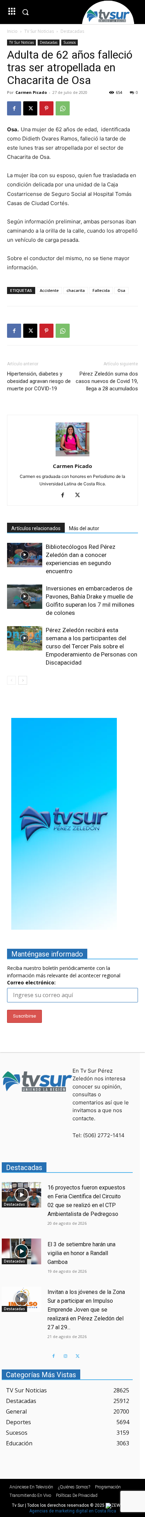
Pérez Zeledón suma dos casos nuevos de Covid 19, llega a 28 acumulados (107, 381)
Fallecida (101, 290)
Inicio (12, 31)
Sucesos (69, 42)
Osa (121, 290)
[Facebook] (14, 108)
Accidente (49, 290)
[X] (30, 108)
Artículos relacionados (36, 528)
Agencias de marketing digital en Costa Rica (72, 1511)
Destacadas (72, 31)
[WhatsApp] (63, 108)
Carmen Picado (31, 92)
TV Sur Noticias (39, 31)
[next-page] (22, 680)
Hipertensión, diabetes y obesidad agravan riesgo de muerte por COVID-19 (39, 381)
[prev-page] (11, 680)
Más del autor (84, 528)
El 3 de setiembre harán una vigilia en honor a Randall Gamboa (81, 1253)
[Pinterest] (46, 108)
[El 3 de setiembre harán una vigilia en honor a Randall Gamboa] (21, 1251)
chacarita (76, 290)
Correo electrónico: (31, 982)
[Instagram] (65, 1356)
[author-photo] (72, 456)
